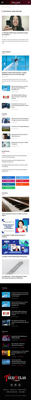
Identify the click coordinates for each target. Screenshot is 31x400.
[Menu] (2, 2)
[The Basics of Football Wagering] (6, 128)
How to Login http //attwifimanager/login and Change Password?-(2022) (19, 361)
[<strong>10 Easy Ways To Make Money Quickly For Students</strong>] (15, 225)
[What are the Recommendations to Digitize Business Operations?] (6, 120)
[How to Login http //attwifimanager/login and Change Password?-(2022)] (6, 362)
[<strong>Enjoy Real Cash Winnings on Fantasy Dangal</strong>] (6, 338)
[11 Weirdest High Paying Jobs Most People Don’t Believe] (15, 23)
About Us (6, 389)
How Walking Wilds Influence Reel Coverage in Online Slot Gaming (19, 96)
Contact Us (13, 389)
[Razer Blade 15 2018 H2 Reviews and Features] (6, 345)
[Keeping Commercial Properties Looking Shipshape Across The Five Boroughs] (15, 63)
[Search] (28, 2)
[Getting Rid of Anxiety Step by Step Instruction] (6, 136)
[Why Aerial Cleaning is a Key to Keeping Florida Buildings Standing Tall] (6, 88)
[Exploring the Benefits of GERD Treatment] (6, 144)
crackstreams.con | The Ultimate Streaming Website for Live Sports (20, 353)
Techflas (24, 395)
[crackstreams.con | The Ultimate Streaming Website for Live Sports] (6, 353)
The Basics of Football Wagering (20, 126)
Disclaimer (22, 391)
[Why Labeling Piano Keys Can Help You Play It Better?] (15, 204)
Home (3, 6)
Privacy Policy (22, 389)
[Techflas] (15, 2)
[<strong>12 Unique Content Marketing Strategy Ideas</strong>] (15, 247)
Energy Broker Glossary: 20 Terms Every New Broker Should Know (20, 105)
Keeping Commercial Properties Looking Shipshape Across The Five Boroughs (20, 294)
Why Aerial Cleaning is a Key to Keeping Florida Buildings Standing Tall (20, 88)
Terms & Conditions (11, 391)
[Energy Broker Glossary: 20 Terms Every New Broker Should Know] (6, 106)
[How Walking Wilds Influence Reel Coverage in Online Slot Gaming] (6, 97)
